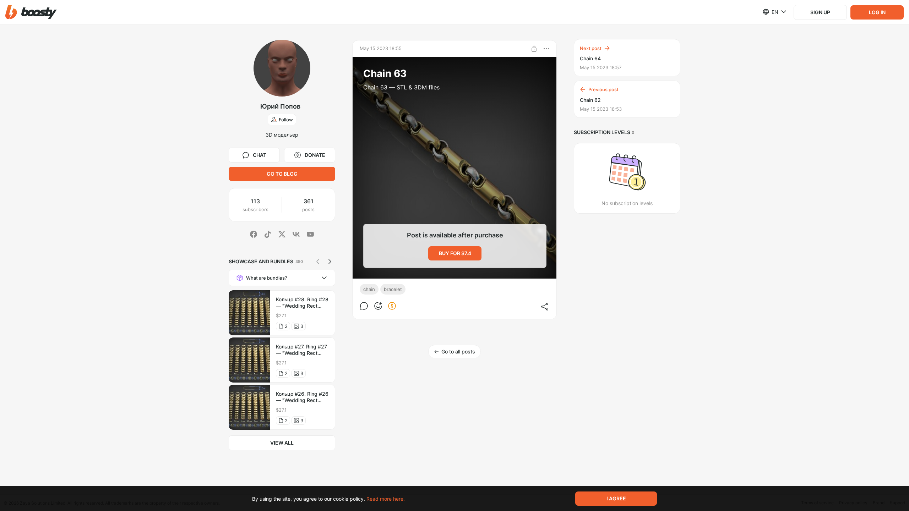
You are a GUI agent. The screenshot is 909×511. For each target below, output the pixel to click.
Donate (315, 155)
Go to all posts (458, 351)
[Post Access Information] (534, 48)
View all (282, 443)
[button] (31, 12)
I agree (616, 498)
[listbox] (770, 11)
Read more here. (385, 499)
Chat (259, 155)
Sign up (820, 12)
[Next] (330, 262)
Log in (877, 12)
